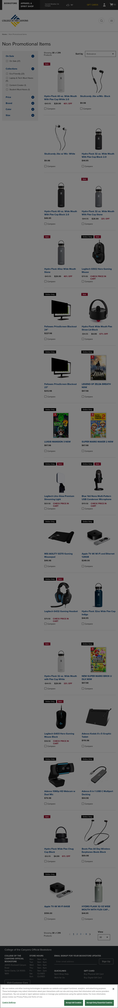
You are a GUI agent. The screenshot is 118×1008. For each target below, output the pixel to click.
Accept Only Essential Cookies (99, 1003)
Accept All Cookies (73, 1003)
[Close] (113, 989)
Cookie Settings (9, 1002)
